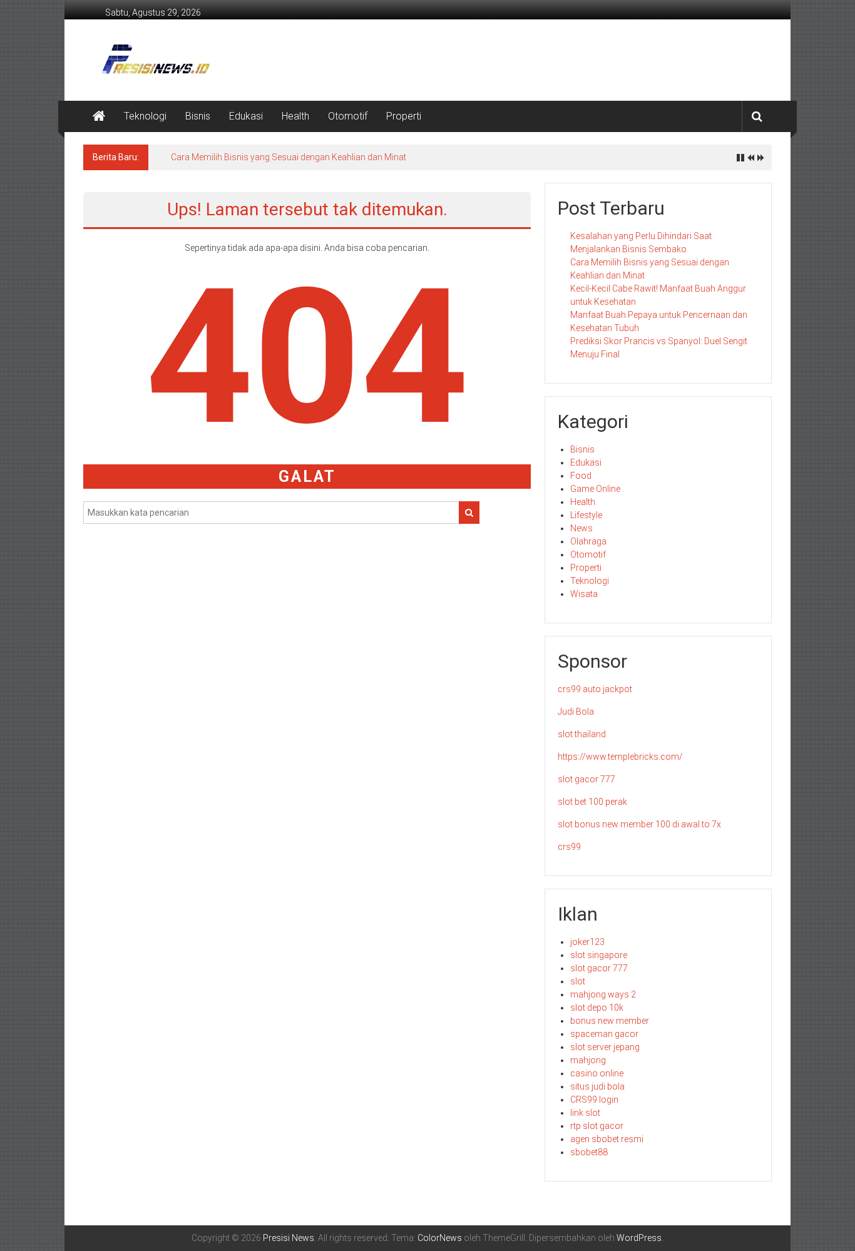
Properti (403, 116)
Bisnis (197, 116)
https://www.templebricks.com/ (620, 757)
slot (577, 981)
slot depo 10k (596, 1008)
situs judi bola (597, 1086)
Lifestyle (586, 515)
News (581, 528)
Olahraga (588, 541)
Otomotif (347, 116)
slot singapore (598, 955)
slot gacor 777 (586, 779)
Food (580, 476)
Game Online (595, 489)
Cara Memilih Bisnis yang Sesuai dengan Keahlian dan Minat (288, 157)
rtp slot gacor (596, 1126)
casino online (596, 1073)
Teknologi (145, 116)
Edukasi (246, 116)
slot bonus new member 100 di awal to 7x (639, 824)
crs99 (569, 847)
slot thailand (582, 734)
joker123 (587, 942)
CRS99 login (594, 1100)
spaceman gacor (604, 1034)
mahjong (588, 1060)
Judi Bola (576, 712)
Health (295, 116)
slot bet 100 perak (592, 802)
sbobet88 (589, 1152)
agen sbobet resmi (606, 1139)
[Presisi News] (99, 116)
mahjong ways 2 (603, 994)
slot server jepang (605, 1047)
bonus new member (609, 1021)
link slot (585, 1113)
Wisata (584, 594)
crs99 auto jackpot (595, 689)
